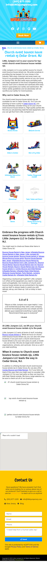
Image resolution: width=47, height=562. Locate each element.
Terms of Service (31, 547)
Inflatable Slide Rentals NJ (27, 275)
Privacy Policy (16, 547)
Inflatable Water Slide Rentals (28, 271)
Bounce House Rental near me (25, 265)
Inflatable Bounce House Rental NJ (25, 261)
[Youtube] (34, 28)
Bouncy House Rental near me (25, 267)
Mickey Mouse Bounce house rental (23, 257)
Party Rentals (27, 273)
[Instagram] (23, 28)
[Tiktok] (18, 28)
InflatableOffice (19, 560)
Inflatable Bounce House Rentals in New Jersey (23, 253)
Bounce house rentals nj (29, 256)
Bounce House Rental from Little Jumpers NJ (19, 263)
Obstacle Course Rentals (11, 273)
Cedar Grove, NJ (29, 104)
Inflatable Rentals (9, 271)
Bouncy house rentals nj (11, 335)
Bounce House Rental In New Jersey (16, 252)
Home (4, 48)
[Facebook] (12, 28)
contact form (16, 493)
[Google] (29, 28)
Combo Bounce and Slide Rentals (28, 269)
